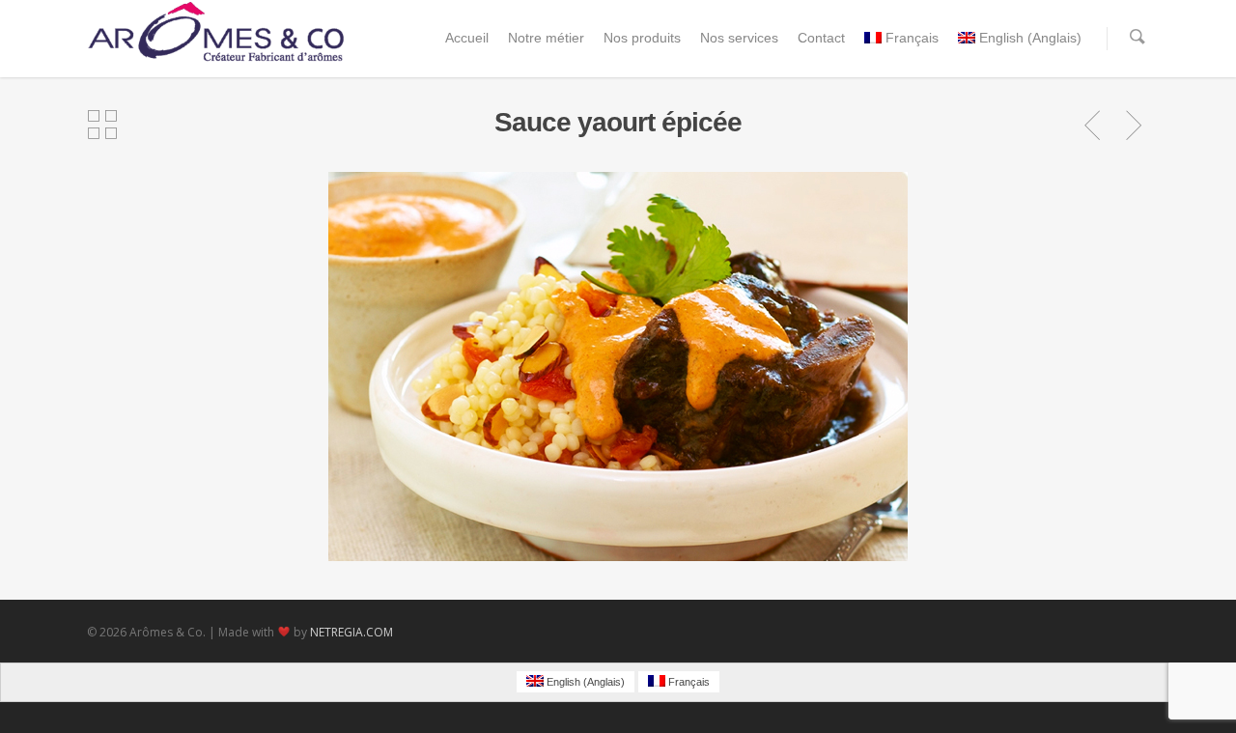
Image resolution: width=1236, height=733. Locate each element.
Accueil (467, 37)
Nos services (739, 37)
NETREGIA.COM (351, 632)
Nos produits (642, 37)
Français (912, 37)
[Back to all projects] (102, 125)
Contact (821, 37)
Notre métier (546, 37)
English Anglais (1030, 37)
